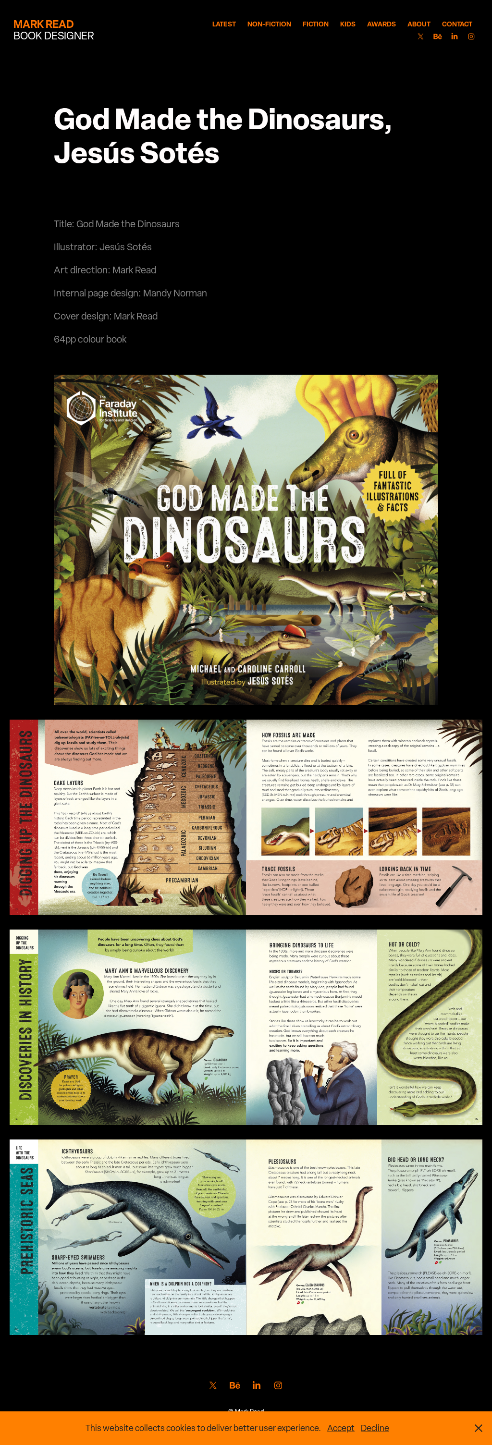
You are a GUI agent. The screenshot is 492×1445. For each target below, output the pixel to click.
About (418, 23)
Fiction (316, 23)
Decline (375, 1427)
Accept (341, 1427)
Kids (348, 23)
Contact (457, 23)
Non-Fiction (269, 23)
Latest (224, 23)
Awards (381, 23)
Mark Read (43, 24)
